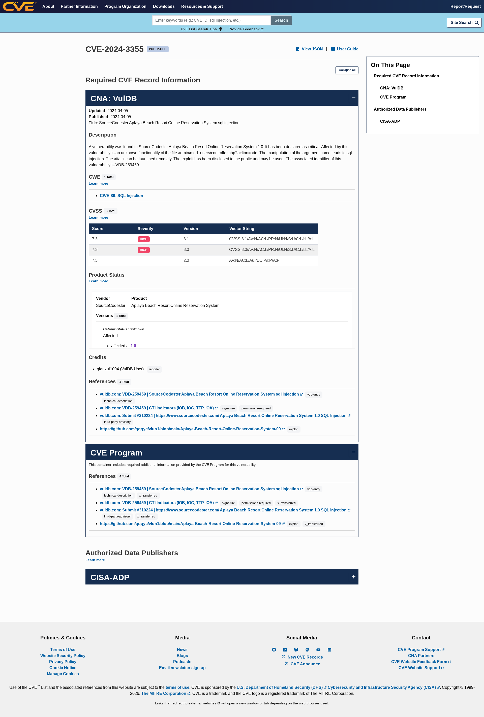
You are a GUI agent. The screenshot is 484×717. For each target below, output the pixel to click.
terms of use (177, 687)
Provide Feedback (245, 29)
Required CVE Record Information (406, 76)
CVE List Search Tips (199, 29)
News (182, 649)
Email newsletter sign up (182, 668)
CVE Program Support (420, 649)
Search (281, 20)
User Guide (347, 49)
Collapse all (347, 70)
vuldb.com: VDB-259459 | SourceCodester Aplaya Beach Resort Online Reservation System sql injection (200, 394)
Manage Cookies (63, 674)
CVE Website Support (420, 668)
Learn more (98, 183)
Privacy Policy (62, 662)
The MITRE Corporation (164, 693)
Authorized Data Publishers (400, 109)
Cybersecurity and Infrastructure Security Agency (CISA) (382, 687)
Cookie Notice (62, 668)
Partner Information (79, 6)
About (48, 6)
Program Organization (125, 6)
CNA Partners (421, 656)
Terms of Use (62, 649)
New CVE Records (305, 657)
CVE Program (393, 97)
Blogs (182, 656)
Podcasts (182, 662)
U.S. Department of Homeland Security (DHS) (280, 687)
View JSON (312, 49)
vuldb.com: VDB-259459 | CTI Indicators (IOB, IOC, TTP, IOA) (157, 408)
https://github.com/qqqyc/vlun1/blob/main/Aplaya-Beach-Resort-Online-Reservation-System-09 (191, 429)
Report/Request (465, 6)
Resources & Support (202, 6)
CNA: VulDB (392, 88)
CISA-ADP (390, 121)
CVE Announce (305, 664)
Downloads (164, 6)
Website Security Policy (62, 656)
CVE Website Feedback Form (419, 662)
